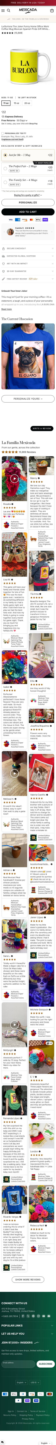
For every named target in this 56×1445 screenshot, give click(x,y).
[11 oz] (6, 106)
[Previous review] (4, 232)
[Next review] (52, 232)
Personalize (28, 202)
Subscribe (46, 1364)
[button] (28, 19)
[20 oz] (27, 106)
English (20, 1382)
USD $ (33, 1382)
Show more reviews (28, 1279)
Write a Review (42, 428)
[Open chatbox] (2, 1442)
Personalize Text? (15, 133)
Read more (6, 309)
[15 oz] (17, 106)
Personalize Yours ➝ (28, 398)
